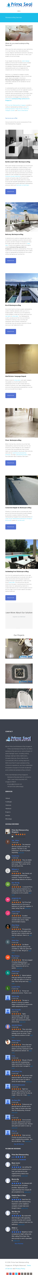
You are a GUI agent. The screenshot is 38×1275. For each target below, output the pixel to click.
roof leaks (7, 316)
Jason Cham (16, 912)
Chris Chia (15, 940)
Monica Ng (15, 1179)
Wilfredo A (15, 869)
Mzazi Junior (16, 1163)
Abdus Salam (16, 1040)
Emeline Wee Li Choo (19, 1195)
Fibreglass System (10, 111)
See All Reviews (19, 1144)
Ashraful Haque (17, 1025)
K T (13, 1116)
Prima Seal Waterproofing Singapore (16, 105)
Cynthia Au (15, 856)
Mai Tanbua (15, 956)
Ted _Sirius (15, 840)
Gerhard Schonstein (18, 1085)
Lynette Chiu (16, 987)
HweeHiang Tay (17, 1071)
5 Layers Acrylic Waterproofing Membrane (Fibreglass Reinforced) (19, 518)
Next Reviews (19, 1243)
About (8, 798)
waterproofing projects (22, 455)
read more (21, 852)
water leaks (12, 582)
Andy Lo (14, 1228)
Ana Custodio (16, 1010)
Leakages (9, 802)
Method (8, 809)
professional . (17, 100)
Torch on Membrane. (23, 111)
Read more (10, 192)
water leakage (25, 61)
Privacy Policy (20, 1268)
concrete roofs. (21, 520)
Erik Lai (14, 1131)
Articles (7, 815)
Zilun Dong (15, 925)
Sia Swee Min (16, 1100)
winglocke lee (16, 898)
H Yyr (13, 1056)
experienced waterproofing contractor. (15, 454)
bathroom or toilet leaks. (23, 185)
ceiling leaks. (15, 316)
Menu (19, 11)
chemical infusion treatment (12, 176)
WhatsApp (8, 819)
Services (8, 805)
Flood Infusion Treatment (22, 109)
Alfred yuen (15, 971)
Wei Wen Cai (16, 1212)
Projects (7, 812)
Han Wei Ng (15, 883)
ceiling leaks (17, 380)
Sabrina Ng (15, 996)
